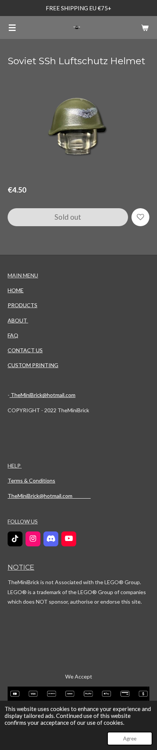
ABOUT (18, 320)
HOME (16, 290)
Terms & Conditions (31, 480)
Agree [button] (129, 738)
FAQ (13, 335)
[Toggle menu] (12, 27)
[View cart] (144, 27)
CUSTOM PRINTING (33, 365)
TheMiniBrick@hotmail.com (42, 395)
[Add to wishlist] (140, 217)
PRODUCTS (22, 305)
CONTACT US (25, 350)
